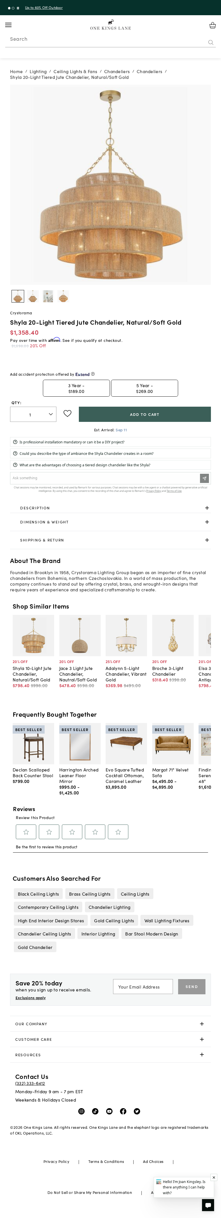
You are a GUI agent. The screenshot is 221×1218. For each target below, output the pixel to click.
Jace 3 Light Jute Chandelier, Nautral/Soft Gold (78, 674)
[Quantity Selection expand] (51, 414)
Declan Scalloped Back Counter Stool (33, 772)
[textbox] (33, 414)
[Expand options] (207, 508)
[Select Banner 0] (9, 8)
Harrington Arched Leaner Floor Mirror (79, 775)
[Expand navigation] (12, 25)
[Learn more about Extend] (93, 374)
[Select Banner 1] (13, 8)
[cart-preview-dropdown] (212, 25)
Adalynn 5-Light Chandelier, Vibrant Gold (126, 674)
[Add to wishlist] (67, 413)
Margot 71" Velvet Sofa (170, 772)
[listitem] (38, 893)
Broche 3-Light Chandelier (168, 671)
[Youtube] (110, 1111)
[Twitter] (138, 1111)
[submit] (211, 42)
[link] (110, 508)
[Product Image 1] (32, 296)
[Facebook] (124, 1111)
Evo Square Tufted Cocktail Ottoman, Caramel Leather (125, 775)
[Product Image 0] (18, 296)
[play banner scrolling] (18, 8)
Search (18, 39)
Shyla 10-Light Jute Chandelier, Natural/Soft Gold (32, 674)
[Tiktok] (96, 1111)
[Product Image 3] (63, 296)
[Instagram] (82, 1111)
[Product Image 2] (48, 296)
